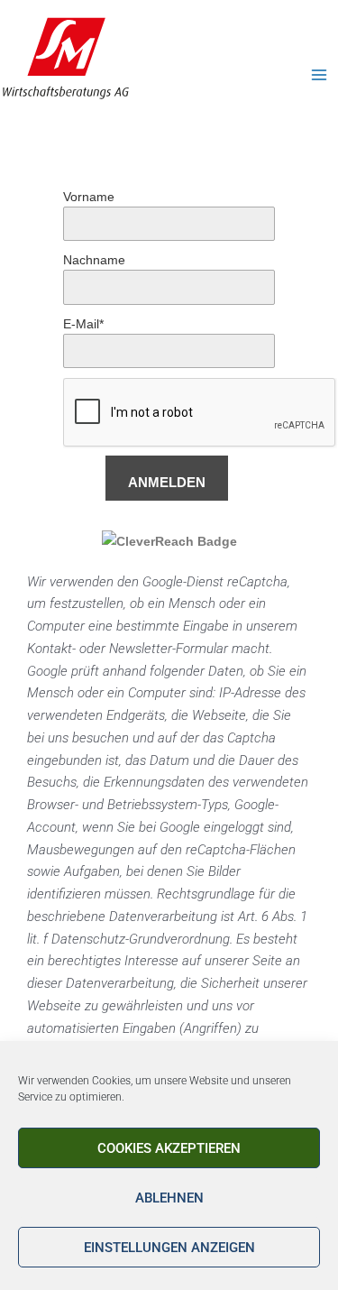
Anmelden (167, 482)
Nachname (94, 260)
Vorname (88, 196)
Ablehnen (169, 1198)
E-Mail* (83, 324)
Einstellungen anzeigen (169, 1247)
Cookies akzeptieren (169, 1148)
